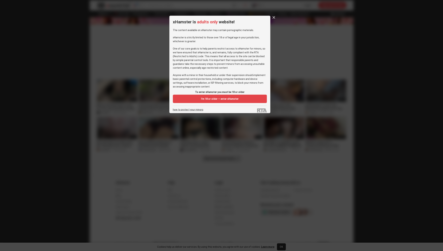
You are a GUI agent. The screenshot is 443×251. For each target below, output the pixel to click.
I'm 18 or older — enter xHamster (220, 98)
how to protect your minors (188, 109)
